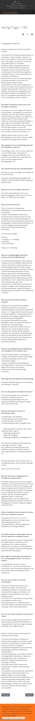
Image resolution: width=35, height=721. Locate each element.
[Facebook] (14, 2)
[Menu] (32, 12)
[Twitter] (18, 2)
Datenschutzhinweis (9, 716)
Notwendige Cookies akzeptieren (13, 718)
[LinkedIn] (32, 34)
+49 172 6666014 (17, 4)
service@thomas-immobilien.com (17, 6)
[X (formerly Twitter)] (27, 34)
